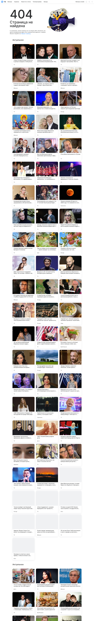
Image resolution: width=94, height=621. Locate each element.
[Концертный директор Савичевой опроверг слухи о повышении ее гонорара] (23, 573)
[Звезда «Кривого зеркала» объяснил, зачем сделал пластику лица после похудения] (70, 361)
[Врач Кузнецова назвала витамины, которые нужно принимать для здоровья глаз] (23, 455)
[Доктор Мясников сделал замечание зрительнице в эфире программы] (47, 149)
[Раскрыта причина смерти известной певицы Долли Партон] (70, 431)
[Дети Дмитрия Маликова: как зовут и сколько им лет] (47, 455)
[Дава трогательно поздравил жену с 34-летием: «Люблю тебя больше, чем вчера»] (23, 267)
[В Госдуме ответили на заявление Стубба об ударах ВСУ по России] (23, 290)
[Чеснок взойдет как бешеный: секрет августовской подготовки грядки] (23, 502)
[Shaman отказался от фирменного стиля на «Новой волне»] (70, 173)
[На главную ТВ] (4, 2)
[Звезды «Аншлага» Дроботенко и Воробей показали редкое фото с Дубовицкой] (47, 220)
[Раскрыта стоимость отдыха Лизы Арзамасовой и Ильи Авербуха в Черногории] (23, 314)
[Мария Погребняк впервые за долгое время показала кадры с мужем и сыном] (70, 220)
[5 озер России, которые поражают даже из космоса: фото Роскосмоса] (47, 290)
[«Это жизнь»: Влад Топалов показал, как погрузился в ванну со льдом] (23, 478)
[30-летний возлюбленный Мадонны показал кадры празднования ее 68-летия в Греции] (23, 337)
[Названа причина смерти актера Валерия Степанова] (23, 243)
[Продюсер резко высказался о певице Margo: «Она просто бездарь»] (70, 408)
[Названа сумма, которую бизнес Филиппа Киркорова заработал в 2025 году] (47, 573)
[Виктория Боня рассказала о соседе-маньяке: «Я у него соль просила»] (70, 549)
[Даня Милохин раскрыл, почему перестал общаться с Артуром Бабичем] (70, 478)
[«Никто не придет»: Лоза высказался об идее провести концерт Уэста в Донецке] (23, 596)
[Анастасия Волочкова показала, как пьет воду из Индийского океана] (23, 220)
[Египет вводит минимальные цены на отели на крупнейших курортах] (47, 525)
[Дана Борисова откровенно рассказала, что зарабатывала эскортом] (23, 173)
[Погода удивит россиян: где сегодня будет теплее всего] (47, 361)
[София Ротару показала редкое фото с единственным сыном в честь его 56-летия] (47, 337)
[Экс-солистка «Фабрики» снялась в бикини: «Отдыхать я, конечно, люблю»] (47, 596)
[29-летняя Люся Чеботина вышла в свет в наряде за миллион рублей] (70, 525)
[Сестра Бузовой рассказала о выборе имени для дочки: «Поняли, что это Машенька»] (70, 455)
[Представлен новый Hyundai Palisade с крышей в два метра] (70, 573)
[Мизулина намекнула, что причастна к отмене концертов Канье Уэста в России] (47, 102)
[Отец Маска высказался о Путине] (70, 149)
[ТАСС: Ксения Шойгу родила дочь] (47, 431)
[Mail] (2, 2)
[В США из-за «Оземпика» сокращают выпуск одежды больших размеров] (70, 79)
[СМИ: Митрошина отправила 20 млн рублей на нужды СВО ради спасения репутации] (23, 408)
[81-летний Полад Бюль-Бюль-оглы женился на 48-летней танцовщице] (70, 596)
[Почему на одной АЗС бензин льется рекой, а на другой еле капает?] (70, 502)
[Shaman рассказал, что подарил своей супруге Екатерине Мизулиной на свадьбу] (23, 384)
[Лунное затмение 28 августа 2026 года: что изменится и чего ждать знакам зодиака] (70, 196)
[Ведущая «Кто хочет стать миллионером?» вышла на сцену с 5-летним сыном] (70, 384)
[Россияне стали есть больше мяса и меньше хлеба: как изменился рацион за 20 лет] (70, 337)
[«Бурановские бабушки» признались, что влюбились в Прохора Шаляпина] (47, 173)
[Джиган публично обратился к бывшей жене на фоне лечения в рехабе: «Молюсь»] (70, 267)
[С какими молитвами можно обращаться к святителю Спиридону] (23, 126)
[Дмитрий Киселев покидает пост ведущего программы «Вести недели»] (70, 55)
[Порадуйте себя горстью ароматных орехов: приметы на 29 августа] (47, 314)
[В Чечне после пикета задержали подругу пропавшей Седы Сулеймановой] (23, 79)
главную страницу (26, 33)
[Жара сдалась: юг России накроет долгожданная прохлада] (70, 102)
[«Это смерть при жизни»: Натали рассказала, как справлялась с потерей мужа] (23, 102)
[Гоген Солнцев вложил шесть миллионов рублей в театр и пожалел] (70, 290)
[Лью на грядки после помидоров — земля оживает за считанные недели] (47, 243)
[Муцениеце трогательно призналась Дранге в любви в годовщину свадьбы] (23, 431)
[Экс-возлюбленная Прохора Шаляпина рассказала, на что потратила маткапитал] (70, 126)
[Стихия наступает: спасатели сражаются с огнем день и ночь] (47, 478)
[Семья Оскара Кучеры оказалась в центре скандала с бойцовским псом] (23, 55)
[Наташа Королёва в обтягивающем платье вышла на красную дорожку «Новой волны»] (47, 384)
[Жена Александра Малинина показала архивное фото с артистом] (47, 126)
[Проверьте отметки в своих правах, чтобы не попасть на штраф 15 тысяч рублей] (23, 549)
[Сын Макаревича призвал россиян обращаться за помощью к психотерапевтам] (23, 149)
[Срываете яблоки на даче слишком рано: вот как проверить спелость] (70, 243)
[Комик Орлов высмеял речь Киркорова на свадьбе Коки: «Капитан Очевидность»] (47, 549)
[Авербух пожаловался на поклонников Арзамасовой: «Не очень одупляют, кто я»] (47, 55)
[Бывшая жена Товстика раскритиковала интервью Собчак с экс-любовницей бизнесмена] (23, 361)
